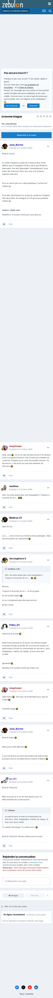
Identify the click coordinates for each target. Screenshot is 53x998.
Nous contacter (26, 994)
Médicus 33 (15, 517)
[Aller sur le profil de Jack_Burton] (5, 146)
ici (10, 186)
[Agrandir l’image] (13, 455)
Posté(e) (20, 148)
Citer (11, 224)
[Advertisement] (26, 42)
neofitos (13, 486)
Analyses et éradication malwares (36, 126)
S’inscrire (33, 106)
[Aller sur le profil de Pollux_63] (5, 626)
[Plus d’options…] (48, 146)
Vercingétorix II (17, 558)
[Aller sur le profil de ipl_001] (5, 780)
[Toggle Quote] (6, 569)
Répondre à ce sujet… (17, 881)
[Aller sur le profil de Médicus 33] (5, 519)
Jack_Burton (11, 124)
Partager (14, 895)
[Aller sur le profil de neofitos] (5, 488)
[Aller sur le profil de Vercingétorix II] (5, 560)
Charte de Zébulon (26, 87)
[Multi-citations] (4, 224)
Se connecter (12, 106)
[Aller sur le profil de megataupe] (5, 447)
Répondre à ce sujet (26, 135)
